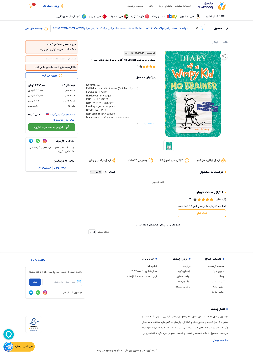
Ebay (221, 276)
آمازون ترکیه (218, 287)
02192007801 (60, 168)
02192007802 (44, 168)
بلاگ (151, 6)
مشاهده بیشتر (220, 340)
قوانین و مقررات (183, 287)
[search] (201, 28)
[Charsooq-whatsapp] (38, 141)
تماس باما (152, 266)
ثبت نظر (202, 213)
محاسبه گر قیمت (135, 6)
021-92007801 (136, 271)
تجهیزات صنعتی (183, 6)
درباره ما (187, 266)
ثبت (35, 282)
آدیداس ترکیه (217, 281)
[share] (224, 55)
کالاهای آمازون (212, 16)
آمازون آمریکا (218, 271)
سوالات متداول (183, 276)
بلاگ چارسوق (184, 281)
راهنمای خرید (165, 6)
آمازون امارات (218, 292)
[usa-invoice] (51, 82)
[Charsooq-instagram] (45, 141)
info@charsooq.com (138, 276)
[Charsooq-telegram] (31, 141)
